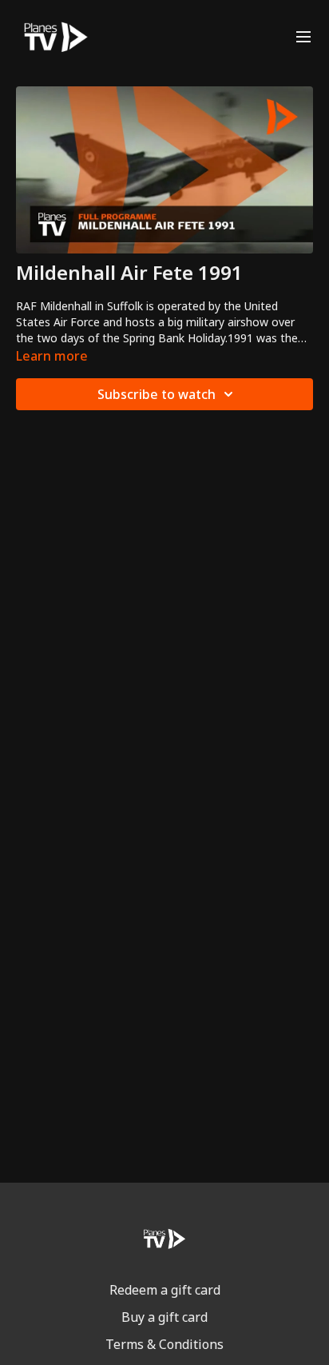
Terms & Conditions (164, 1344)
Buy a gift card (164, 1317)
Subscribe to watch (156, 394)
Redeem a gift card (164, 1290)
